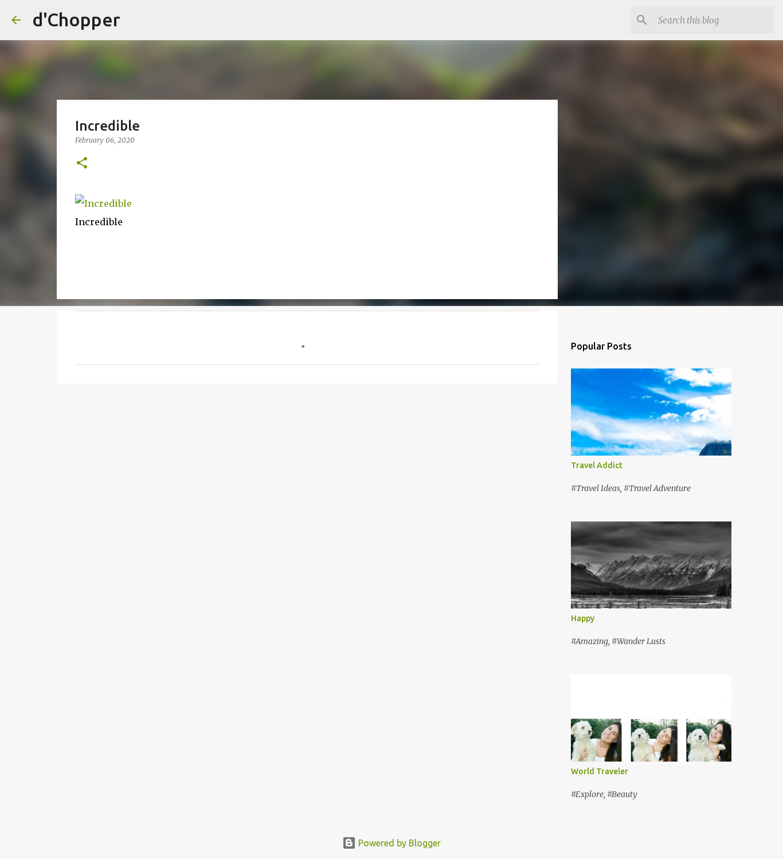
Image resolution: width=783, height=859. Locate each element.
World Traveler (599, 771)
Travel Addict (597, 465)
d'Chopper (76, 19)
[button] (82, 163)
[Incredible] (103, 203)
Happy (582, 618)
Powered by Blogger (398, 843)
